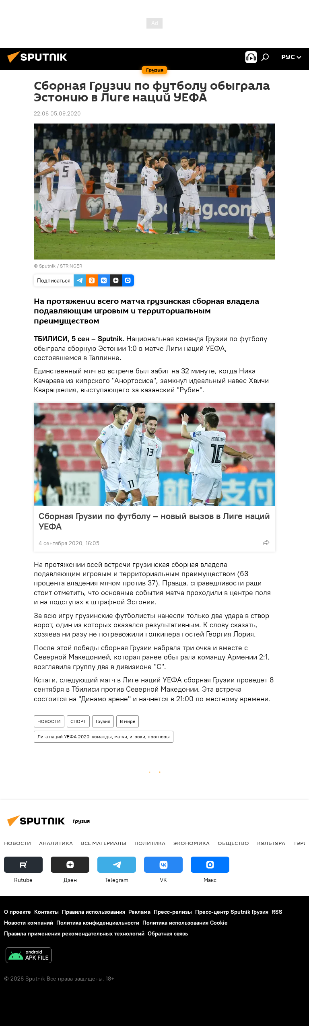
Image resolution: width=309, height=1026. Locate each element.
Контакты (46, 911)
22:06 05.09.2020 (57, 113)
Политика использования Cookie (185, 922)
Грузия (103, 721)
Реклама (139, 911)
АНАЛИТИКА (56, 843)
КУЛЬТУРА (271, 843)
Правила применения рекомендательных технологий (74, 933)
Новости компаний (28, 922)
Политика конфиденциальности (97, 922)
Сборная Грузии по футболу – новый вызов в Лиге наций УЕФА (154, 521)
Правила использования (93, 911)
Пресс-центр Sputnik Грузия (231, 911)
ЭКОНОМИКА (191, 843)
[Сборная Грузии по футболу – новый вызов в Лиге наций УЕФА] (154, 454)
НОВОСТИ (49, 721)
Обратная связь (168, 933)
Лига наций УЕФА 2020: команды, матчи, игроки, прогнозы (103, 736)
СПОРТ (78, 721)
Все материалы (103, 843)
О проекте (17, 911)
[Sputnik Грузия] (39, 64)
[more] (266, 542)
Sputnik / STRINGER (60, 266)
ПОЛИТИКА (149, 843)
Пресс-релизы (173, 911)
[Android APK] (28, 956)
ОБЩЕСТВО (233, 843)
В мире (127, 721)
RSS (277, 911)
